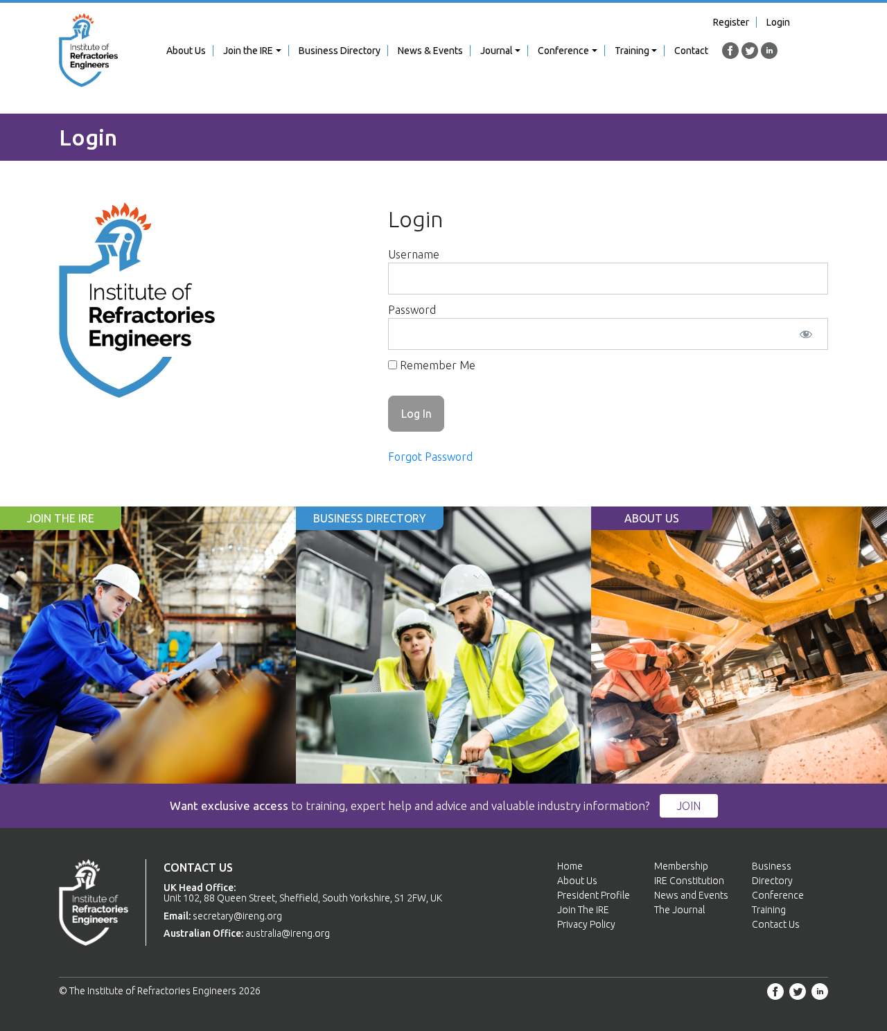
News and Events (691, 895)
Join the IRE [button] (248, 50)
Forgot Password (430, 456)
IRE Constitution (689, 880)
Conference (778, 895)
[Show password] (805, 334)
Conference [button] (563, 50)
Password (412, 309)
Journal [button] (496, 50)
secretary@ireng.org (237, 916)
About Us (186, 50)
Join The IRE (583, 909)
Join (689, 806)
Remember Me (436, 365)
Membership (681, 866)
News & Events (430, 50)
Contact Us (776, 924)
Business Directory (339, 50)
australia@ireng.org (287, 933)
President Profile (593, 895)
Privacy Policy (586, 924)
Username (413, 254)
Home (570, 866)
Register (731, 22)
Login (778, 22)
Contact (691, 50)
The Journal (679, 909)
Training (769, 909)
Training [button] (632, 50)
